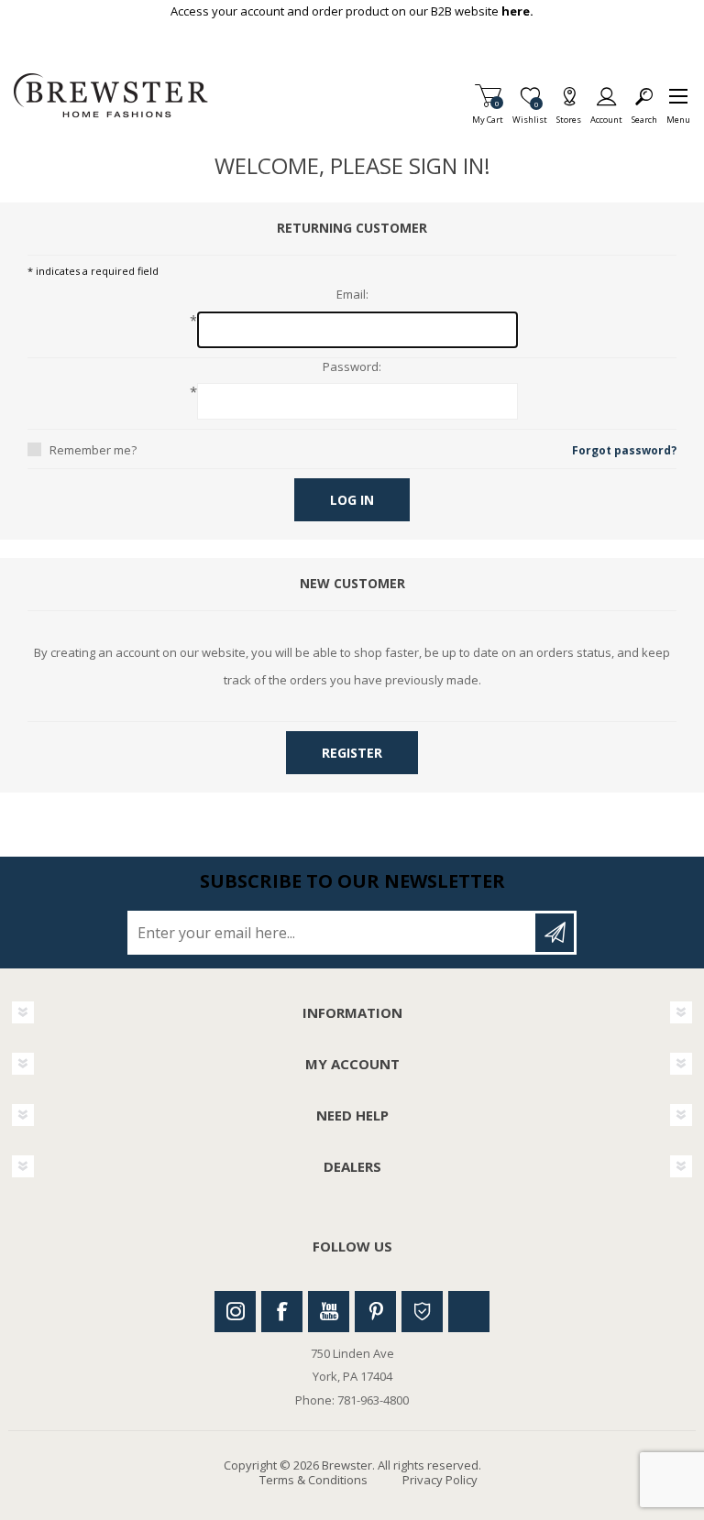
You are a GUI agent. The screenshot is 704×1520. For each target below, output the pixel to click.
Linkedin (469, 1311)
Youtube (328, 1311)
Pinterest (375, 1311)
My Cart (487, 114)
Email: (352, 295)
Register (352, 752)
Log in (352, 499)
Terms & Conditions (313, 1479)
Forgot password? (624, 450)
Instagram (235, 1311)
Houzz (422, 1311)
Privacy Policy (440, 1479)
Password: (352, 367)
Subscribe (554, 932)
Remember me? (93, 450)
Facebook (281, 1311)
